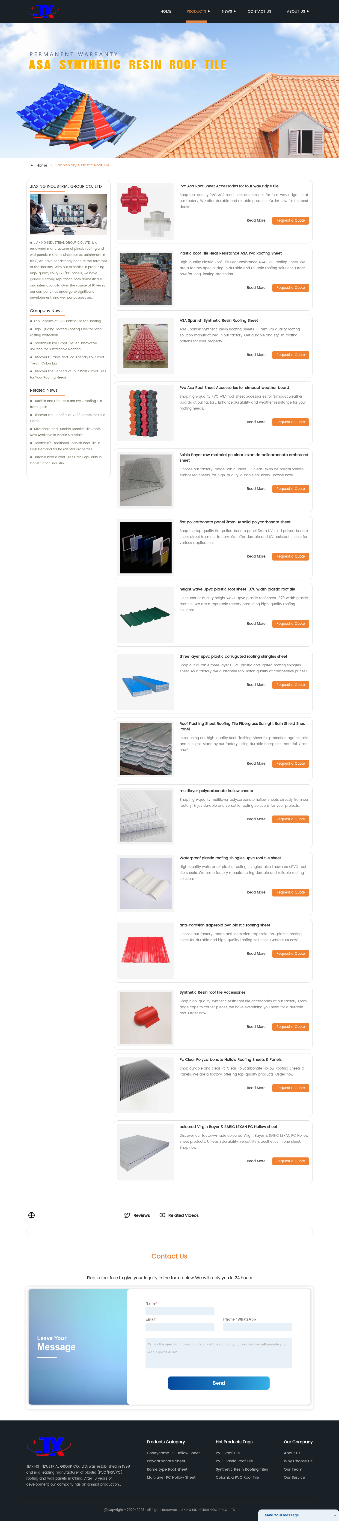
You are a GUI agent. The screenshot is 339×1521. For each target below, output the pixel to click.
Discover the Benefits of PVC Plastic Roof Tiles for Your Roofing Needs (68, 374)
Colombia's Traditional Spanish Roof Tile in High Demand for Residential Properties (65, 446)
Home (166, 11)
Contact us (259, 11)
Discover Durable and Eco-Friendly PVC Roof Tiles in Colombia (67, 360)
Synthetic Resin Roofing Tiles (242, 1469)
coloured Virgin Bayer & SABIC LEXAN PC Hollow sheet (228, 1127)
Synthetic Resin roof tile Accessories (213, 992)
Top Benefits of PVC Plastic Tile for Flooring (67, 321)
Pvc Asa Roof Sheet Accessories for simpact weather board (234, 388)
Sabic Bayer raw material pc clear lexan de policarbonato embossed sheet (244, 457)
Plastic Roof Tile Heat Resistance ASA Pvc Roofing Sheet (231, 253)
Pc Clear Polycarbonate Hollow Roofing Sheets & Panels (231, 1060)
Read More (256, 220)
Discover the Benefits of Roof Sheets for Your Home (67, 418)
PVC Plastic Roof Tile (234, 1461)
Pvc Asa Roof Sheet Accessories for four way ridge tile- (230, 186)
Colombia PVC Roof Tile (237, 1477)
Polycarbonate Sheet (166, 1461)
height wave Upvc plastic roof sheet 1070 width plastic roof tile (237, 589)
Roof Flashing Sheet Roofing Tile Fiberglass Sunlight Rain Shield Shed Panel (243, 726)
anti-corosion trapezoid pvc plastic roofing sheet (225, 925)
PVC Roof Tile (228, 1453)
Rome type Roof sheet (167, 1469)
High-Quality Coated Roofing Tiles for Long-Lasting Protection (66, 332)
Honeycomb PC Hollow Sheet (173, 1453)
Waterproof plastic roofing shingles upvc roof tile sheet (230, 858)
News (227, 11)
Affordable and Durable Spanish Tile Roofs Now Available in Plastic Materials (65, 432)
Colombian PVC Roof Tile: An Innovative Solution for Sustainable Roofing (63, 346)
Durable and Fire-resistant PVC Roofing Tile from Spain (66, 404)
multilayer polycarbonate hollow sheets (216, 791)
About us (296, 11)
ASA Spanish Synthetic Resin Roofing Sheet (219, 321)
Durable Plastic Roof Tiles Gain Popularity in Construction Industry (66, 460)
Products (196, 11)
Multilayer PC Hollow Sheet (171, 1477)
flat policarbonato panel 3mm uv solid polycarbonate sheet (235, 522)
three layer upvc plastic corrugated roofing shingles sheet (233, 656)
